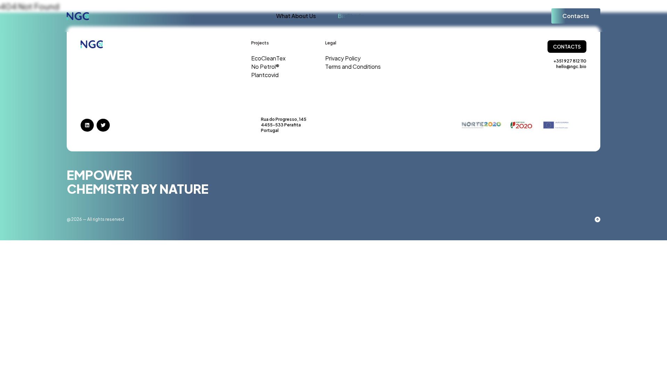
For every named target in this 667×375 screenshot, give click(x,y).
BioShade (351, 15)
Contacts (575, 15)
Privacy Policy (343, 58)
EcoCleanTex (268, 58)
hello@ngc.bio (571, 66)
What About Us (296, 15)
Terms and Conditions (353, 66)
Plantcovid (265, 74)
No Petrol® (265, 66)
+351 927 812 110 (569, 61)
